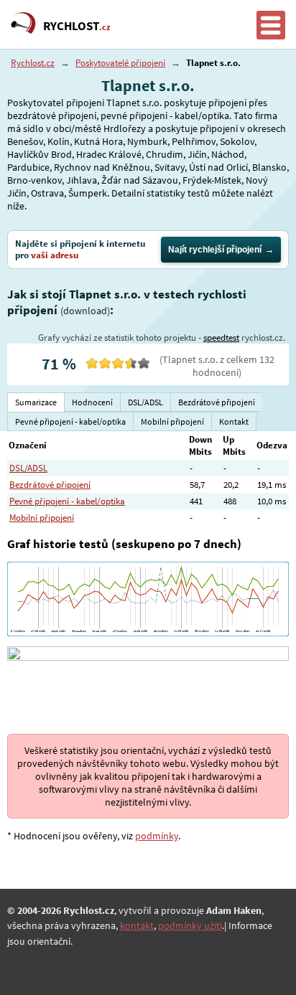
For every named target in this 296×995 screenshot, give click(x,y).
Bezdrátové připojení (50, 484)
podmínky (156, 835)
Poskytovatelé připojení (120, 63)
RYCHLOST (77, 26)
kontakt (137, 925)
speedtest (221, 337)
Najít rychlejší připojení (215, 250)
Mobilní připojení (41, 517)
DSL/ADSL (28, 468)
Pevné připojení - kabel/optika (67, 501)
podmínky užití (190, 925)
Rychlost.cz (33, 63)
